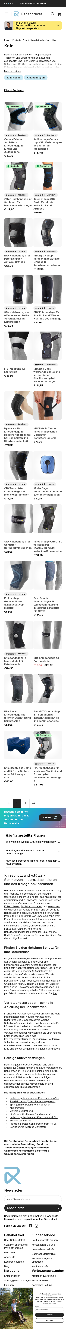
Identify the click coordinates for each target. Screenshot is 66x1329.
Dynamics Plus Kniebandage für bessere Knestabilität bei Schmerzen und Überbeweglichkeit (17, 435)
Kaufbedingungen (14, 1261)
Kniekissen (14, 77)
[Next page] (34, 803)
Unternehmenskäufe (43, 1249)
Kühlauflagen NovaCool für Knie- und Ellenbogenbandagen (47, 491)
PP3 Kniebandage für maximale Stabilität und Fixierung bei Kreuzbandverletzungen (47, 774)
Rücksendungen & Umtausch (42, 1260)
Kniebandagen (36, 77)
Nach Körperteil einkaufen (37, 40)
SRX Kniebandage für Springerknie (46, 659)
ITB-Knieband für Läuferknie (14, 370)
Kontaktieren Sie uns (43, 1244)
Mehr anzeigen (12, 71)
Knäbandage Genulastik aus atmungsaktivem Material (14, 603)
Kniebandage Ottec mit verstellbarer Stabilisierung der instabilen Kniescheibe (47, 546)
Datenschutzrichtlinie (44, 1254)
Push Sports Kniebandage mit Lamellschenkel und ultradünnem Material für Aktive (46, 605)
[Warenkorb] (60, 14)
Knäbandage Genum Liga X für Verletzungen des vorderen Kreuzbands (47, 144)
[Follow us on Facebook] (30, 1225)
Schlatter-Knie (40, 1280)
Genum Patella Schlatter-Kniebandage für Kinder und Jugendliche (14, 146)
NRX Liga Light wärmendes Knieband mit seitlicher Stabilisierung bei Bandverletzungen (46, 375)
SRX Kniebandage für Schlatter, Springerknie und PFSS (18, 545)
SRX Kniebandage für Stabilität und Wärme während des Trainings (47, 315)
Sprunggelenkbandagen (17, 1280)
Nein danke (49, 1320)
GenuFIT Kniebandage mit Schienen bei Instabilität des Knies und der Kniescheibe (47, 716)
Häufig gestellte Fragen (45, 1240)
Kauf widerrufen (40, 1266)
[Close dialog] (64, 1289)
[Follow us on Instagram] (36, 1225)
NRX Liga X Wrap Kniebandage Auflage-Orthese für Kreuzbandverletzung (47, 260)
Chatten (48, 817)
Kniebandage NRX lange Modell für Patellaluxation (15, 661)
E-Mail (37, 1306)
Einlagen (9, 1285)
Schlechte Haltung (42, 1285)
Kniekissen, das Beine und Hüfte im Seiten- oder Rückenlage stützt (17, 772)
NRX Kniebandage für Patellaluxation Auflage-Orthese (17, 259)
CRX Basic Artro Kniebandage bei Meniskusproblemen (16, 491)
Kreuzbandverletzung (44, 1275)
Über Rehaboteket (14, 1240)
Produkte (16, 40)
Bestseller (10, 1252)
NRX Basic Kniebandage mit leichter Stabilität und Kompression (17, 716)
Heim (6, 40)
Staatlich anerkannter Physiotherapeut (16, 1246)
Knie (54, 40)
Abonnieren (15, 1208)
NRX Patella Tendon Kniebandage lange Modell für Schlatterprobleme (45, 433)
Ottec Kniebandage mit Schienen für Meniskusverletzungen (18, 202)
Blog (6, 1266)
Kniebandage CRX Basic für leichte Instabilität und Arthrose (44, 203)
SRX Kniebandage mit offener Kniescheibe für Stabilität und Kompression (17, 317)
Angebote (9, 1257)
